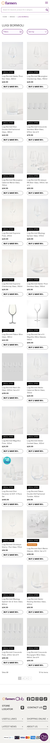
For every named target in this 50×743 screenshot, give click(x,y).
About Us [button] (32, 726)
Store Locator (7, 707)
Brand (12, 17)
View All (5, 672)
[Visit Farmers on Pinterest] (41, 699)
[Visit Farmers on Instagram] (37, 699)
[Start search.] (47, 9)
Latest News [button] (9, 726)
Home (5, 17)
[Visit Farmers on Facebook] (28, 699)
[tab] (12, 719)
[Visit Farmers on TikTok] (45, 699)
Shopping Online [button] (36, 719)
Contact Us (34, 707)
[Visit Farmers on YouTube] (32, 699)
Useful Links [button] (9, 719)
